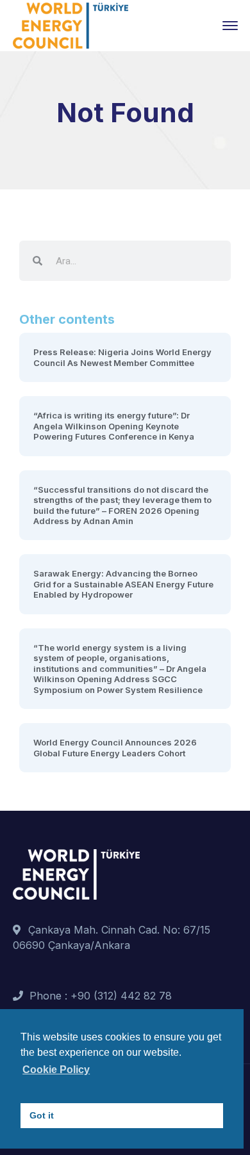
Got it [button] (41, 1115)
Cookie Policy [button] (56, 1069)
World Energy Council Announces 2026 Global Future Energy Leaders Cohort (115, 747)
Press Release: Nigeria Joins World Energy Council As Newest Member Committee (122, 357)
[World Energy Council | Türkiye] (70, 24)
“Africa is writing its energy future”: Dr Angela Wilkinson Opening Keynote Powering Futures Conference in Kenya (113, 426)
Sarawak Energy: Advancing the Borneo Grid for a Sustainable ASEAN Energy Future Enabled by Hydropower (123, 584)
